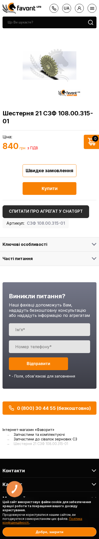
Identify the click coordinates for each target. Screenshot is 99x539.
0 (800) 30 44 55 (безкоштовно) (54, 408)
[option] (49, 65)
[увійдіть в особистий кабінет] (79, 8)
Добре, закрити (49, 532)
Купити (50, 188)
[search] (90, 22)
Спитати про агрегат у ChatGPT (46, 211)
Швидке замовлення (49, 170)
